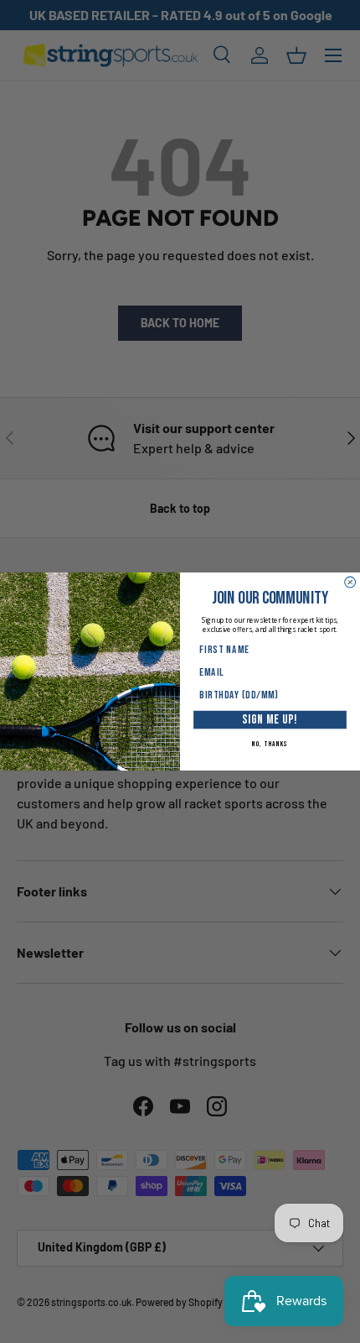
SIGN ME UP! (269, 719)
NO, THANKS (270, 743)
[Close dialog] (350, 582)
